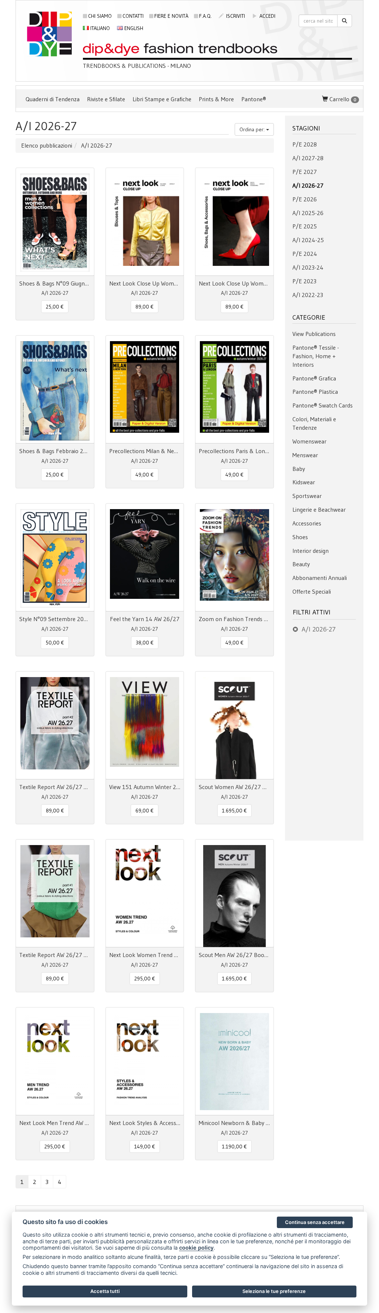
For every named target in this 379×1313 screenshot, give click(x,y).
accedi (266, 16)
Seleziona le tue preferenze (274, 1291)
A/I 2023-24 (307, 267)
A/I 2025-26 (307, 213)
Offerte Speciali (311, 591)
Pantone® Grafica (314, 378)
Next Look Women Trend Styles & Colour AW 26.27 (145, 955)
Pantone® (253, 99)
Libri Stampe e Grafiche (162, 99)
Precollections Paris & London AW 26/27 (234, 451)
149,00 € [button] (144, 1146)
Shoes (300, 537)
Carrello (342, 99)
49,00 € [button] (144, 474)
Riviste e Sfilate (106, 99)
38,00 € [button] (145, 642)
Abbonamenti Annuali (319, 577)
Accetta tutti (105, 1291)
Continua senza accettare (315, 1222)
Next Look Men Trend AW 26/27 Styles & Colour (55, 1122)
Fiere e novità (171, 16)
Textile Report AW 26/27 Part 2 (55, 787)
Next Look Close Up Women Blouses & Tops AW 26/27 (145, 283)
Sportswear (307, 495)
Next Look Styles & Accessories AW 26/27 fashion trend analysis (145, 1122)
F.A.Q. (205, 16)
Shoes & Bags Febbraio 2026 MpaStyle (55, 451)
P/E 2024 (304, 253)
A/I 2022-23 (307, 294)
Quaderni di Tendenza (53, 99)
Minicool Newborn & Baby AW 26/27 (234, 1122)
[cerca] (344, 20)
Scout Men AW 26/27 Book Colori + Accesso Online (234, 955)
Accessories (306, 523)
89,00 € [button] (144, 306)
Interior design (310, 550)
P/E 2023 (304, 281)
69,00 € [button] (144, 810)
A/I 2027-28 (307, 158)
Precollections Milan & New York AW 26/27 (145, 451)
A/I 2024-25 (308, 240)
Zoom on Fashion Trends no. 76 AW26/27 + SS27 (234, 619)
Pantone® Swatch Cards (322, 405)
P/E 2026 (304, 199)
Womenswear (309, 441)
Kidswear (303, 482)
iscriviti (235, 16)
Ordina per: (252, 129)
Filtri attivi (312, 612)
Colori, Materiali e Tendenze (314, 423)
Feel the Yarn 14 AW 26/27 (145, 619)
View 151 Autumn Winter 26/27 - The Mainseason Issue (145, 787)
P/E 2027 (304, 171)
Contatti (133, 16)
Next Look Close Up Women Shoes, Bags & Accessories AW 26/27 (234, 283)
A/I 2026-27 (307, 185)
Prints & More (216, 99)
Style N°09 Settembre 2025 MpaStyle (55, 619)
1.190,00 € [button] (234, 1146)
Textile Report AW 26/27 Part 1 (55, 955)
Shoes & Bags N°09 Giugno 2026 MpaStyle (55, 283)
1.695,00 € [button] (234, 810)
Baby (298, 468)
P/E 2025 (304, 226)
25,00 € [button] (55, 306)
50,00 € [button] (55, 642)
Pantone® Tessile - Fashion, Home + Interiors (315, 356)
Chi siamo (100, 16)
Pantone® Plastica (315, 391)
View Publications (314, 333)
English (133, 28)
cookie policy (196, 1247)
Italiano (99, 28)
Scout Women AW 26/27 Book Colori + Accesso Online (234, 787)
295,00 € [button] (144, 978)
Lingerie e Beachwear (319, 509)
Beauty (301, 564)
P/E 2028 (304, 144)
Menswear (305, 455)
